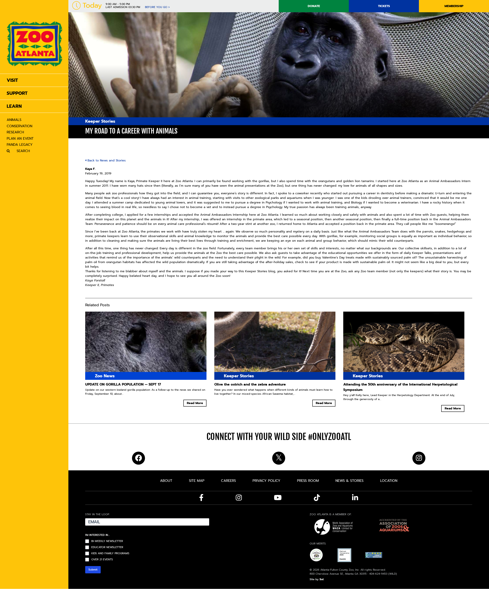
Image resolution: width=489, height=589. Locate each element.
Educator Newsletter (107, 547)
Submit (92, 570)
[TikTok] (317, 497)
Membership (453, 6)
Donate (314, 6)
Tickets (384, 6)
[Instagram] (239, 497)
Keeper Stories (100, 121)
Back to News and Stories (106, 160)
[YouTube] (278, 497)
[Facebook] (201, 497)
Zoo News (105, 376)
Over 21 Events (102, 559)
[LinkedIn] (355, 497)
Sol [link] (322, 579)
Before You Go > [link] (157, 7)
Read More (195, 403)
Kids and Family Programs (110, 553)
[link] (35, 37)
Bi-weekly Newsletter (107, 541)
